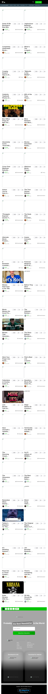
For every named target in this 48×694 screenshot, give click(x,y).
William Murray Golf (30, 644)
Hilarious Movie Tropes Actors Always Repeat (27, 171)
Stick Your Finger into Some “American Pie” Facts (6, 360)
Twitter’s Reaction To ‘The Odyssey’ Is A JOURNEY (5, 527)
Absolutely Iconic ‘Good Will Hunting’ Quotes (6, 145)
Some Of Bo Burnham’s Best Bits (6, 25)
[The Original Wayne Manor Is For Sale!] (35, 515)
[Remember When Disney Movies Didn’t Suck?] (13, 492)
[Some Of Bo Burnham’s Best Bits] (13, 15)
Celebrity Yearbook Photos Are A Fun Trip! (6, 97)
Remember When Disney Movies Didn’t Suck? (6, 504)
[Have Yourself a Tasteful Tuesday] (13, 420)
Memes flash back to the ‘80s (6, 286)
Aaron (6, 433)
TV (26, 5)
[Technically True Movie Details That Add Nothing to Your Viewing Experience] (35, 420)
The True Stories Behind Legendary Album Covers (28, 194)
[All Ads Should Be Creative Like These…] (35, 587)
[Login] (43, 2)
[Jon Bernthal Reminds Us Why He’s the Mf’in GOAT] (35, 540)
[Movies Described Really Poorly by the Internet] (35, 134)
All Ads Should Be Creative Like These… (28, 599)
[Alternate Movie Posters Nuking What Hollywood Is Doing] (13, 229)
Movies (15, 5)
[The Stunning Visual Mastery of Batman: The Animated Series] (13, 444)
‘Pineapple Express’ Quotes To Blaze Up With (6, 217)
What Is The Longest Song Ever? (27, 50)
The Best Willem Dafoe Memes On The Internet (28, 479)
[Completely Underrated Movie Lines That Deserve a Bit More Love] (13, 39)
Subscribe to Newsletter (24, 633)
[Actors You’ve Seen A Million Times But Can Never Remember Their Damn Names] (13, 182)
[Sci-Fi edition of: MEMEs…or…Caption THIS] (35, 444)
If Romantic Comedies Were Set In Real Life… (5, 266)
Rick (5, 290)
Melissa (6, 172)
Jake (6, 76)
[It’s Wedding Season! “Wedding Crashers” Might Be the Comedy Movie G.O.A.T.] (13, 540)
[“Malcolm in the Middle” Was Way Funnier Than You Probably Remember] (35, 63)
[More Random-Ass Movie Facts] (35, 111)
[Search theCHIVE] (33, 2)
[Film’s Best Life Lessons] (35, 349)
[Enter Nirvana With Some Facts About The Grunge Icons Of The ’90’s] (13, 587)
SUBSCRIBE (38, 2)
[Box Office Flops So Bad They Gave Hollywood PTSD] (13, 111)
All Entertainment (4, 5)
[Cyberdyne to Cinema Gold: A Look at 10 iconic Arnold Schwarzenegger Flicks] (13, 372)
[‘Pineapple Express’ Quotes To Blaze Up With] (13, 206)
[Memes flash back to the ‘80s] (13, 277)
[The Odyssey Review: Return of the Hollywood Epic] (35, 301)
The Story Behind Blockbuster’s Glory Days (29, 335)
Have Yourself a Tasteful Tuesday (5, 430)
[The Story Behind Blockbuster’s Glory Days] (35, 324)
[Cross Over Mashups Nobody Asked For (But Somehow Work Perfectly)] (13, 158)
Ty (5, 52)
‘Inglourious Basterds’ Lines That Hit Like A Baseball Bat (28, 27)
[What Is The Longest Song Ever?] (35, 39)
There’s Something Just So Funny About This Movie (28, 575)
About (18, 642)
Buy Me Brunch (30, 645)
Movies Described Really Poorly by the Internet (28, 146)
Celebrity (11, 5)
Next (17, 608)
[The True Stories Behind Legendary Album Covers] (35, 182)
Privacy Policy (19, 648)
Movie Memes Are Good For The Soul (6, 312)
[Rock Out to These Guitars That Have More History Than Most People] (13, 563)
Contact (18, 645)
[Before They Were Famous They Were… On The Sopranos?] (35, 277)
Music (18, 5)
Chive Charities (30, 647)
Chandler (6, 29)
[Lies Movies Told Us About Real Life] (13, 397)
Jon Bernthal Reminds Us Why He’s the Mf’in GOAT (28, 552)
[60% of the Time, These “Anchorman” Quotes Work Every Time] (35, 86)
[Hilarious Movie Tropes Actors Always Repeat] (35, 158)
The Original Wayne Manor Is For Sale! (28, 525)
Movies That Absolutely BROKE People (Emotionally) (7, 337)
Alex (27, 290)
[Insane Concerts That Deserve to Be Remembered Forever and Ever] (35, 229)
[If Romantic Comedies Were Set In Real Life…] (13, 254)
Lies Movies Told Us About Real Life (6, 408)
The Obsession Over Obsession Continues (6, 479)
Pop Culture (23, 5)
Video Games (31, 5)
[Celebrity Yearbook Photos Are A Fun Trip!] (13, 86)
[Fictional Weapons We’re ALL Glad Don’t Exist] (35, 254)
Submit (18, 644)
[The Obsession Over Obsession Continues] (13, 467)
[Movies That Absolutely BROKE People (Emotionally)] (13, 324)
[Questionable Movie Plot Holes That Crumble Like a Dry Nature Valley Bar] (35, 372)
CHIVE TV (29, 642)
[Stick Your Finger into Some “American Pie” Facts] (13, 349)
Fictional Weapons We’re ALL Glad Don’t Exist (28, 265)
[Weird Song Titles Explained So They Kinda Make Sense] (35, 492)
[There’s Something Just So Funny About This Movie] (35, 563)
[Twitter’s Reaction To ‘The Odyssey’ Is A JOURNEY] (13, 515)
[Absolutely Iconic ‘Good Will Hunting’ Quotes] (13, 134)
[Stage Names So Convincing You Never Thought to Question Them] (35, 397)
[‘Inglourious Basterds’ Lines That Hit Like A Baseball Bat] (35, 15)
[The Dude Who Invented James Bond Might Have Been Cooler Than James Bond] (35, 206)
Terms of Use (19, 647)
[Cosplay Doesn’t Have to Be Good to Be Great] (13, 63)
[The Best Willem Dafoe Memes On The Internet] (35, 467)
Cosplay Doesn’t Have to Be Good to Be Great (6, 74)
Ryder (6, 267)
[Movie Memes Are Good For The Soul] (13, 301)
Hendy (6, 99)
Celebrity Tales (37, 5)
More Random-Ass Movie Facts (28, 121)
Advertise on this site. (24, 692)
